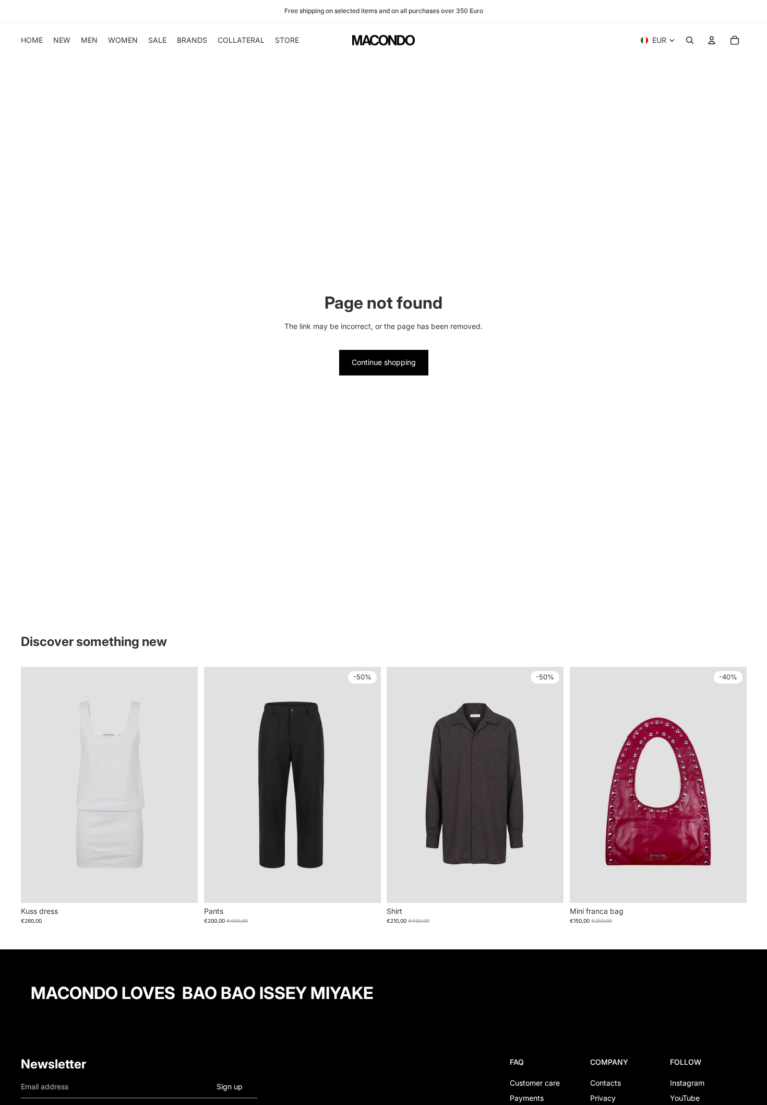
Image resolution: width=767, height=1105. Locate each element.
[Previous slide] (36, 784)
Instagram (687, 1082)
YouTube (685, 1098)
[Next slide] (182, 784)
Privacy (603, 1098)
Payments (527, 1098)
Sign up (230, 1086)
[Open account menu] (711, 40)
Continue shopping (384, 362)
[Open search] (689, 40)
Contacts (605, 1082)
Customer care (535, 1082)
